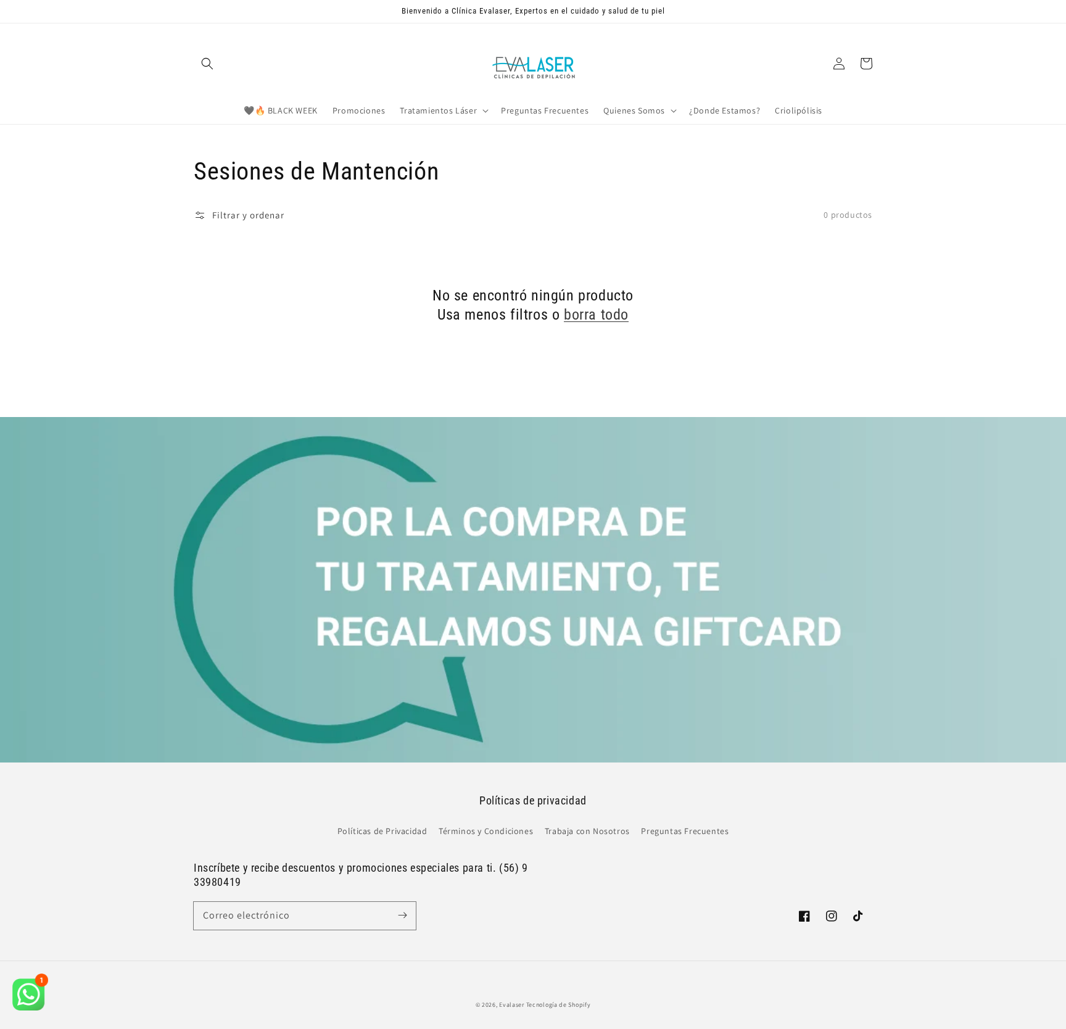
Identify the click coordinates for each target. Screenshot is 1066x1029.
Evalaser (511, 1005)
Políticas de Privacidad (382, 831)
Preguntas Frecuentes (685, 831)
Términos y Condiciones (486, 831)
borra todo (596, 314)
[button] (207, 63)
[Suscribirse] (402, 915)
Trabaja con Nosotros (587, 831)
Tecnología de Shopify (558, 1005)
